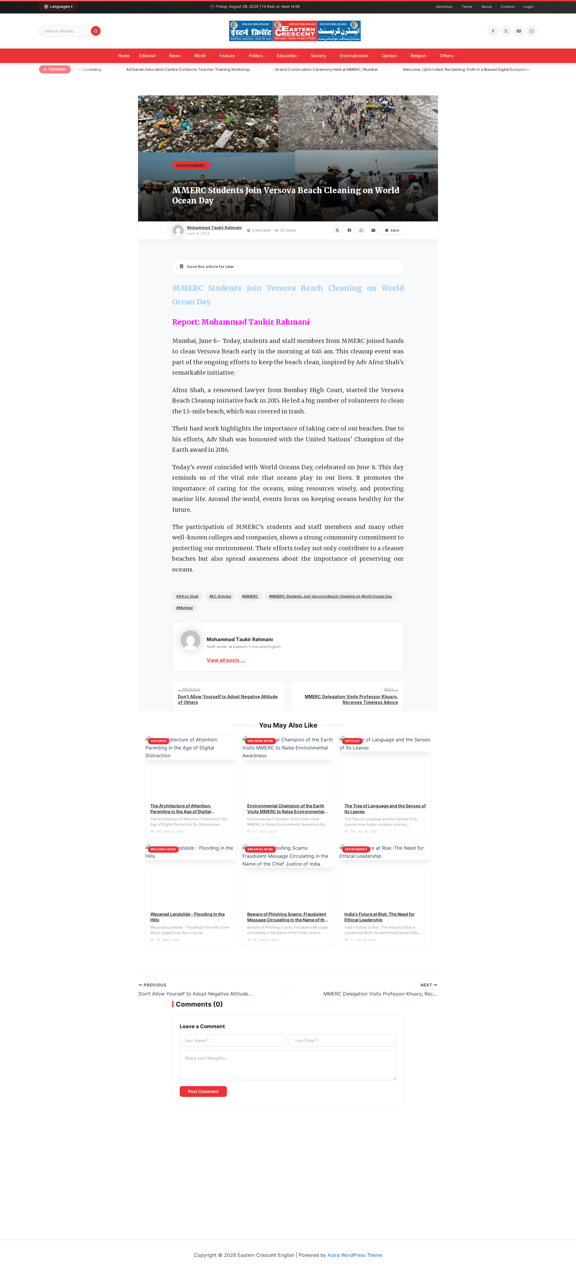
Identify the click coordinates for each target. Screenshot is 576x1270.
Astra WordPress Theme (355, 1255)
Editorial (147, 55)
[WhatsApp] (531, 31)
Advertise (444, 7)
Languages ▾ (61, 6)
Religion (418, 55)
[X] (505, 31)
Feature (227, 55)
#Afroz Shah (187, 596)
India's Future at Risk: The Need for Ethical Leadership (379, 916)
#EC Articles (220, 596)
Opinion (389, 55)
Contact (508, 7)
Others (446, 55)
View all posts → (226, 660)
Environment (191, 165)
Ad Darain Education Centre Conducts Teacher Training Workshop (173, 69)
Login (528, 7)
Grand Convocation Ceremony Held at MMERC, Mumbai (311, 69)
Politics (256, 55)
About (487, 7)
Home (124, 55)
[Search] (95, 31)
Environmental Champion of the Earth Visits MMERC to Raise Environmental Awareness (285, 811)
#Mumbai (184, 607)
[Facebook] (493, 31)
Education (287, 55)
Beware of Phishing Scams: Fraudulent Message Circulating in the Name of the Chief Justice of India (287, 919)
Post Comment (203, 1091)
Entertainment (354, 55)
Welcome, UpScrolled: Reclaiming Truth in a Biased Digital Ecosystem (451, 69)
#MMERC (250, 596)
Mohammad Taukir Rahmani (214, 227)
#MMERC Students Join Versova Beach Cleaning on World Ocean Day (330, 596)
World (200, 55)
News (174, 55)
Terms (467, 7)
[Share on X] (337, 230)
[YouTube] (518, 31)
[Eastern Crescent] (295, 31)
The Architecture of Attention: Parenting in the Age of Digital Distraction (180, 811)
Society (318, 55)
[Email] (373, 230)
